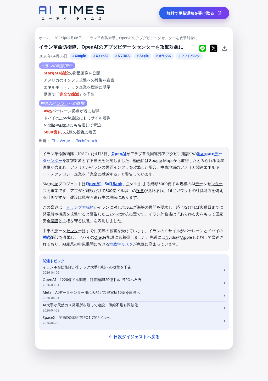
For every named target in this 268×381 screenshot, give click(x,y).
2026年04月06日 (68, 37)
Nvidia (49, 124)
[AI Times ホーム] (71, 13)
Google (80, 56)
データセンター (209, 183)
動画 (48, 94)
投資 (81, 131)
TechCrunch (86, 140)
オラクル (165, 56)
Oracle (65, 117)
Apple (144, 56)
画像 (84, 72)
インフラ (71, 80)
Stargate (52, 72)
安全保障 (50, 220)
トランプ (74, 207)
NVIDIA (124, 56)
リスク (127, 244)
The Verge (61, 140)
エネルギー (53, 87)
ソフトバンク (190, 56)
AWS (48, 110)
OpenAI (102, 56)
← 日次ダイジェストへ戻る (134, 336)
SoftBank (113, 183)
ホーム (44, 37)
